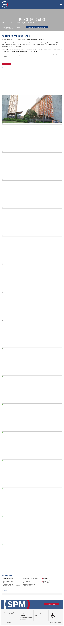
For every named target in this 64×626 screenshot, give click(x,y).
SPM (5, 4)
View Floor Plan (57, 594)
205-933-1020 (7, 617)
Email (18, 27)
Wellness (37, 612)
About (21, 612)
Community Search (39, 614)
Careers (36, 615)
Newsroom (22, 615)
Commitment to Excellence (26, 617)
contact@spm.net (8, 618)
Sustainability (23, 619)
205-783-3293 (6, 27)
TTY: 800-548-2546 (7, 29)
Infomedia (59, 622)
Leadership (22, 614)
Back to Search (6, 64)
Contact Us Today (51, 604)
